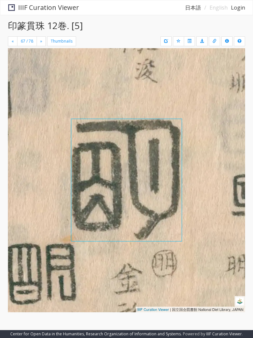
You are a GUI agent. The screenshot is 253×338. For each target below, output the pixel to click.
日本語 (193, 7)
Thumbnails (61, 41)
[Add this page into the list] (178, 41)
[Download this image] (202, 41)
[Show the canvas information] (214, 41)
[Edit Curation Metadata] (166, 41)
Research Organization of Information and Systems (133, 334)
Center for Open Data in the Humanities (47, 334)
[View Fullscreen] (17, 81)
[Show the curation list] (189, 41)
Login (238, 7)
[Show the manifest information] (227, 41)
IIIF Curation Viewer (48, 7)
